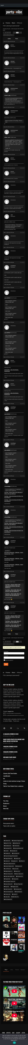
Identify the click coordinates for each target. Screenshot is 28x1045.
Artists (8, 1033)
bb (4, 778)
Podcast (15, 879)
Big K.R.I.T (8, 843)
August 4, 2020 (7, 743)
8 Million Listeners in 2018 (10, 752)
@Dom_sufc (7, 137)
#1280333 (22, 380)
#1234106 (22, 196)
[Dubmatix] (6, 957)
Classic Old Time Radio (10, 773)
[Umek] (21, 948)
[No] (26, 1039)
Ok (14, 1042)
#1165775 (22, 403)
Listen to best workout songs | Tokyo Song (14, 782)
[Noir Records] (6, 934)
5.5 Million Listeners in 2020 (10, 734)
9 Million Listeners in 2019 (10, 747)
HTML (22, 861)
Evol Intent (16, 853)
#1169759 (22, 126)
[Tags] (24, 728)
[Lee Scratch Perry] (13, 919)
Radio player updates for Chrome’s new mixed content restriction (13, 740)
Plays (6, 969)
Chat (13, 1033)
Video (7, 896)
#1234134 (22, 322)
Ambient (7, 840)
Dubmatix (14, 850)
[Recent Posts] (4, 728)
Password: (6, 655)
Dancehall (8, 848)
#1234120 (22, 247)
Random (23, 969)
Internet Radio (9, 866)
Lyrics (16, 868)
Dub (6, 850)
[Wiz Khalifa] (13, 947)
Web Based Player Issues (9, 757)
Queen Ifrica (8, 884)
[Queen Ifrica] (6, 918)
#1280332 (22, 168)
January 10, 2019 (8, 759)
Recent (17, 969)
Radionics (6, 803)
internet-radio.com (10, 863)
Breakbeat (8, 845)
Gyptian (15, 861)
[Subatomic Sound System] (21, 919)
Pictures (20, 876)
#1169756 (22, 85)
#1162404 (22, 232)
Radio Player (18, 884)
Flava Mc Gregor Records (11, 856)
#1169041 (22, 211)
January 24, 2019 (8, 753)
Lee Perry (8, 868)
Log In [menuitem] (2, 5)
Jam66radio (6, 776)
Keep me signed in (9, 660)
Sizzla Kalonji (9, 891)
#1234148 (22, 506)
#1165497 (22, 57)
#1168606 (22, 262)
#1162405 (22, 287)
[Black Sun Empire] (21, 934)
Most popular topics (8, 823)
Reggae (15, 886)
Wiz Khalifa (8, 899)
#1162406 (22, 476)
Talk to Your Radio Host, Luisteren (13, 786)
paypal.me (11, 711)
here (10, 721)
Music (13, 23)
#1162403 (22, 181)
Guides (7, 861)
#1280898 (22, 71)
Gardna (17, 858)
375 (4, 35)
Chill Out (16, 845)
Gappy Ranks (8, 858)
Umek (15, 894)
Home (3, 1033)
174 (20, 32)
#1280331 (22, 41)
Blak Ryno (17, 843)
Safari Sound (8, 889)
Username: (6, 651)
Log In (6, 664)
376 (7, 35)
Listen (23, 1033)
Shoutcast (18, 889)
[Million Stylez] (6, 926)
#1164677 (22, 357)
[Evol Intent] (6, 942)
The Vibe (5, 801)
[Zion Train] (13, 926)
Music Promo (9, 873)
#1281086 (22, 602)
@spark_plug (7, 95)
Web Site (5, 808)
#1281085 (22, 439)
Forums (8, 23)
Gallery (18, 1033)
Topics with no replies (9, 826)
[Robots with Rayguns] (21, 927)
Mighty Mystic (8, 871)
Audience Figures (18, 840)
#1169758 (22, 107)
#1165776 (22, 571)
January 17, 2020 (8, 748)
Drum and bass (19, 848)
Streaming (19, 891)
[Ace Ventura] (21, 941)
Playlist (7, 879)
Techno (7, 894)
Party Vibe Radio (9, 876)
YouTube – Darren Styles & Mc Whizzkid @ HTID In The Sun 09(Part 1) (12, 586)
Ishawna (19, 866)
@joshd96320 (7, 298)
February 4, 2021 (8, 736)
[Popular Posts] (11, 728)
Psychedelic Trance (10, 881)
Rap (7, 886)
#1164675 (22, 154)
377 (10, 35)
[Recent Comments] (17, 728)
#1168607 (22, 537)
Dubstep (7, 853)
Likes (11, 969)
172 (14, 32)
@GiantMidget (7, 486)
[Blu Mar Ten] (13, 933)
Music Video (19, 873)
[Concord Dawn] (13, 940)
